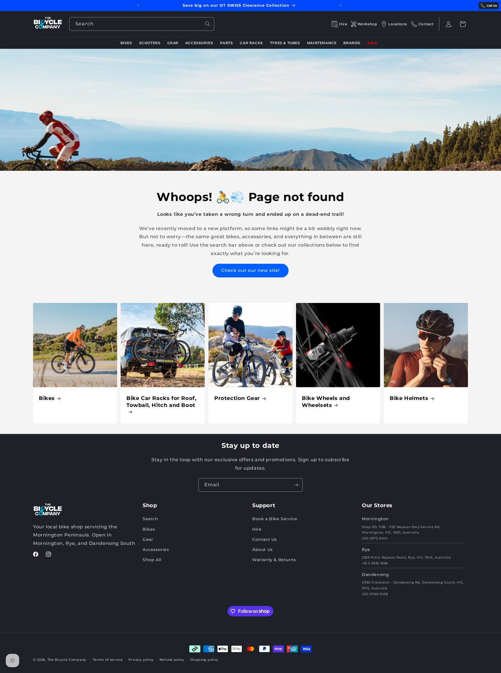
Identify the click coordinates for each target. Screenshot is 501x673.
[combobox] (142, 23)
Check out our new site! (250, 270)
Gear (148, 539)
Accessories (156, 549)
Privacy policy (141, 659)
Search (150, 519)
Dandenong (375, 574)
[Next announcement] (340, 5)
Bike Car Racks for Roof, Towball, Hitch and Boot (161, 401)
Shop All (152, 559)
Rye (366, 549)
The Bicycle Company (67, 660)
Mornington (375, 519)
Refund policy (171, 659)
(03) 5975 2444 (374, 538)
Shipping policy (204, 659)
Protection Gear (237, 398)
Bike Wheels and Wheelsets (326, 401)
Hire (257, 529)
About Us (262, 549)
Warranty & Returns (274, 559)
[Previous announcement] (138, 5)
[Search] (207, 23)
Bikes (47, 398)
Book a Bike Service (274, 519)
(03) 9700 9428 (375, 594)
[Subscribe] (296, 485)
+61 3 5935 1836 (375, 563)
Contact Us (264, 539)
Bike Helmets (409, 398)
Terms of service (108, 659)
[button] (462, 24)
